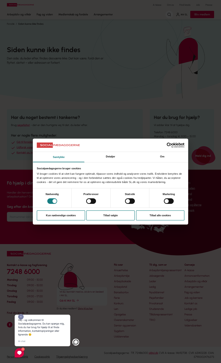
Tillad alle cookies (160, 215)
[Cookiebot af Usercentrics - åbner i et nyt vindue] (169, 145)
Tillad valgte (110, 215)
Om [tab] (162, 156)
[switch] (91, 201)
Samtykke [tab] (59, 157)
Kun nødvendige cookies (61, 215)
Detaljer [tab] (110, 156)
